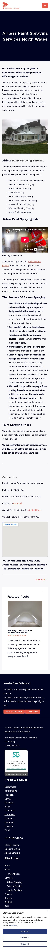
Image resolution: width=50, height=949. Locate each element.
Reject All (25, 944)
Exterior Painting (12, 849)
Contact (8, 902)
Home (7, 865)
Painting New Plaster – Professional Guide (20, 631)
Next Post (41, 579)
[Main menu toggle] (45, 5)
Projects (8, 894)
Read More (13, 925)
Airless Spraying (13, 635)
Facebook (17, 503)
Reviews (8, 898)
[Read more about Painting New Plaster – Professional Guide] (25, 614)
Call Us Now (33, 711)
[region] (25, 929)
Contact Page (34, 510)
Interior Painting (12, 845)
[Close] (47, 911)
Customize (25, 938)
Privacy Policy (13, 874)
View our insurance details (16, 769)
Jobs (7, 906)
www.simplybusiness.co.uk (16, 774)
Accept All (25, 931)
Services (9, 878)
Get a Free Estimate (14, 711)
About (7, 869)
